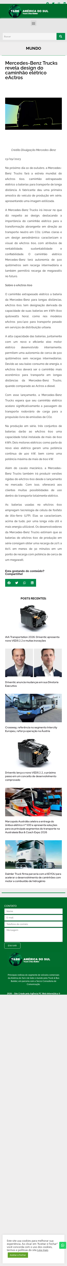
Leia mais (42, 1250)
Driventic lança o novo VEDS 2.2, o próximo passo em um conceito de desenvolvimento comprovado (30, 776)
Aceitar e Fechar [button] (18, 1255)
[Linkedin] (64, 3)
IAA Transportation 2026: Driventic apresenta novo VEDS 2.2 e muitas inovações (32, 638)
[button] (33, 23)
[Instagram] (59, 3)
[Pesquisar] (61, 36)
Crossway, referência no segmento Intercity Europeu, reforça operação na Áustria (31, 729)
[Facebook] (47, 3)
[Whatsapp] (62, 1245)
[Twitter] (53, 3)
